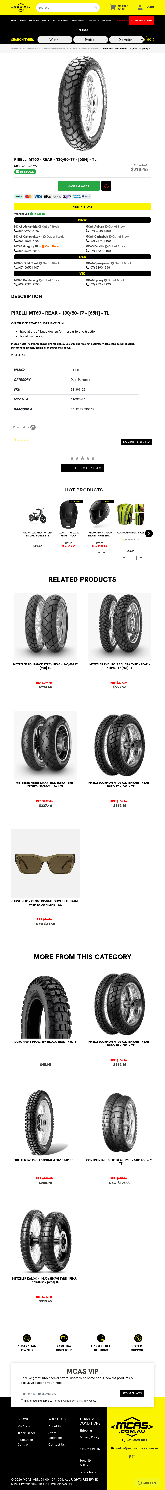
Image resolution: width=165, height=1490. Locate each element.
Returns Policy (89, 1449)
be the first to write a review (82, 468)
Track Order (26, 1433)
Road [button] (23, 20)
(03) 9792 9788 (29, 284)
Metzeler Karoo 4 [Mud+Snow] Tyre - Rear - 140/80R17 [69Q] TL (45, 1280)
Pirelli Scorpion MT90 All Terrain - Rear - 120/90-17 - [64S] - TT (119, 784)
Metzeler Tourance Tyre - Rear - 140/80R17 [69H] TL (45, 666)
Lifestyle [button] (93, 20)
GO (149, 39)
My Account (26, 1426)
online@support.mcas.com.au (137, 1448)
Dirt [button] (13, 20)
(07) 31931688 (100, 267)
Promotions (87, 1472)
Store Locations (141, 20)
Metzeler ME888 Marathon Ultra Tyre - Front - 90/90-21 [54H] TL (45, 784)
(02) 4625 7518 (29, 251)
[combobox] (64, 7)
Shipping (85, 1430)
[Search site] (96, 7)
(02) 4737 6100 (100, 251)
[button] (106, 186)
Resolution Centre (25, 1442)
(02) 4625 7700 (29, 241)
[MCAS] (20, 7)
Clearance (121, 20)
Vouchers (78, 20)
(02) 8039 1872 (137, 1440)
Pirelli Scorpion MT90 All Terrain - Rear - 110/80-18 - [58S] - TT (119, 1043)
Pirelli (75, 370)
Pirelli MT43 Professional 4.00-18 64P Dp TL (45, 1160)
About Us (55, 1426)
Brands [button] (83, 30)
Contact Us (56, 1444)
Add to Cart (78, 186)
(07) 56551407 (28, 267)
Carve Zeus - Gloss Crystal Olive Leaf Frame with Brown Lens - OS (45, 903)
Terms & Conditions (64, 1400)
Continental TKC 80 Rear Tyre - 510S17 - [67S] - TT (119, 1162)
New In (106, 20)
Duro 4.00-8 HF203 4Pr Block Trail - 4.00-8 (45, 1042)
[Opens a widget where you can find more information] (147, 1483)
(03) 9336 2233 (100, 284)
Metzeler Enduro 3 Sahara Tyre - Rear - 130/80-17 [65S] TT (119, 666)
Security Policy (85, 1462)
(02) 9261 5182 (29, 231)
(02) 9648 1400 (100, 231)
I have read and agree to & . (60, 1400)
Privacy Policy (87, 1400)
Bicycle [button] (34, 20)
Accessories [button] (60, 20)
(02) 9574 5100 (100, 241)
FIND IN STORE (82, 206)
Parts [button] (45, 20)
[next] (149, 533)
